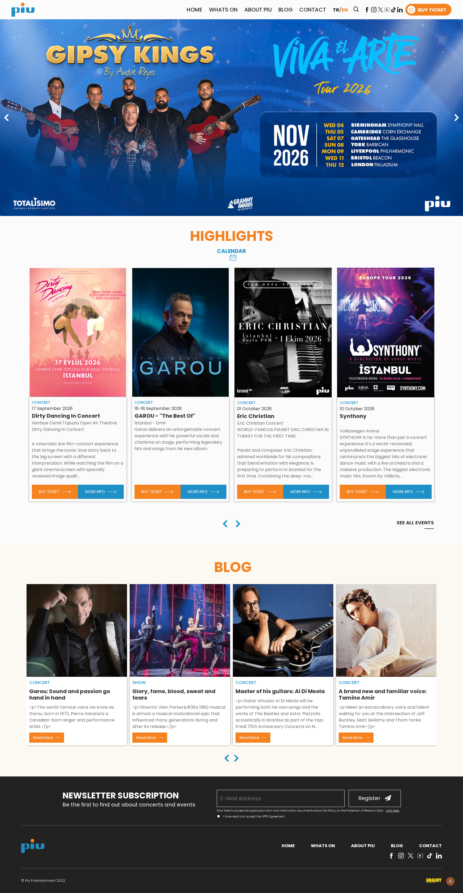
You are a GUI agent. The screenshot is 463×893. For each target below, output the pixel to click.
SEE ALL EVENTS (415, 522)
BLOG (285, 9)
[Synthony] (385, 332)
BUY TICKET (432, 9)
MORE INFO (95, 491)
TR (336, 9)
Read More (43, 737)
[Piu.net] (23, 9)
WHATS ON (223, 9)
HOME (194, 9)
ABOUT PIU (258, 9)
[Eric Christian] (283, 332)
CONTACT (312, 9)
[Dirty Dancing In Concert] (77, 332)
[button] (226, 759)
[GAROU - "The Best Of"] (180, 332)
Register (369, 798)
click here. (392, 811)
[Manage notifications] (450, 881)
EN (345, 9)
